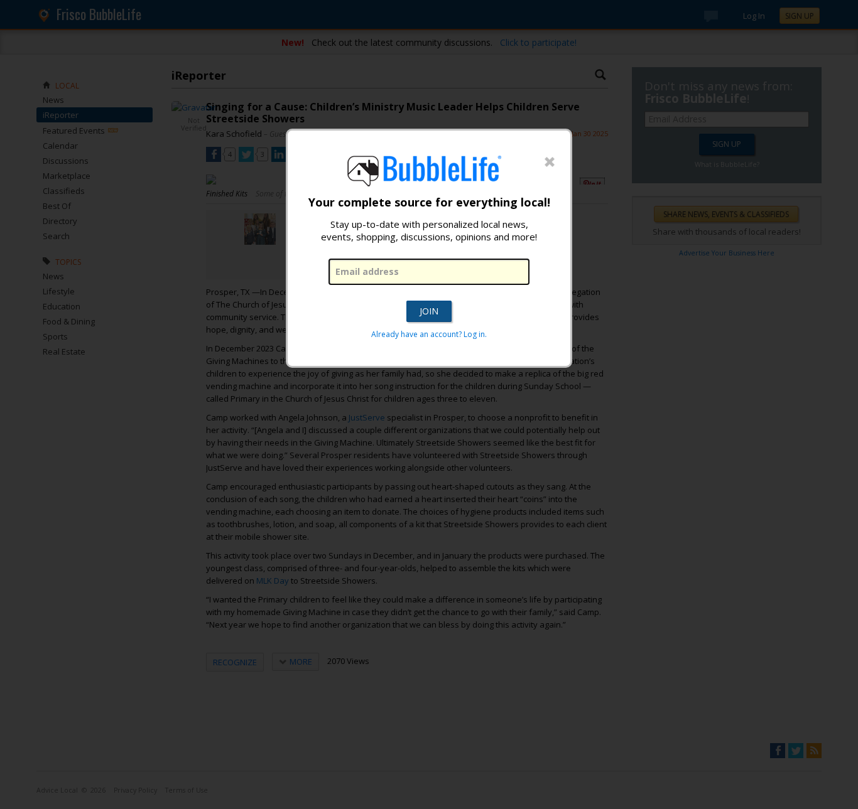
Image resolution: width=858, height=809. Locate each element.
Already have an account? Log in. (429, 334)
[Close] (550, 162)
